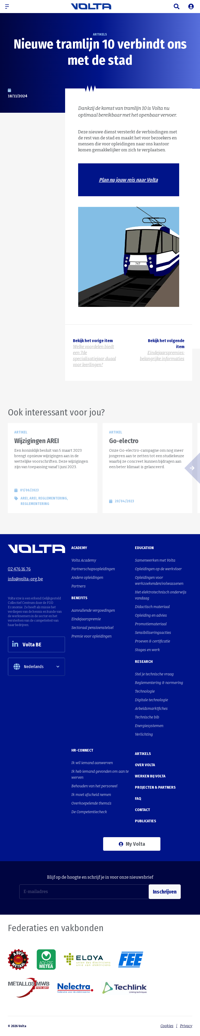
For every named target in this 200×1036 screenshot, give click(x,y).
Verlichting (144, 734)
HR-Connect (82, 750)
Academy (79, 547)
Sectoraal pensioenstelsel (92, 628)
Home (12, 20)
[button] (9, 6)
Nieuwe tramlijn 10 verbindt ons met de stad (72, 20)
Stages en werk (147, 650)
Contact (142, 809)
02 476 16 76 (19, 569)
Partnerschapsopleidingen (93, 569)
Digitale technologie (151, 700)
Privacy (186, 1026)
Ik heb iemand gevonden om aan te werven (100, 774)
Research (144, 661)
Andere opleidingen (87, 577)
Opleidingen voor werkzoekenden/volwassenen (159, 580)
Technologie (145, 691)
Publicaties (145, 821)
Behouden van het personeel (94, 786)
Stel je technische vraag (154, 674)
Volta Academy (83, 560)
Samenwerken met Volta (155, 560)
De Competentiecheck (89, 812)
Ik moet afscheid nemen (91, 795)
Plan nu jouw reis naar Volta (128, 180)
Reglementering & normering (159, 683)
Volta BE (32, 644)
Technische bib (147, 717)
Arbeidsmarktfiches (151, 708)
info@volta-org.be (25, 578)
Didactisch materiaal (152, 607)
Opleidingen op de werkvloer (158, 569)
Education (144, 547)
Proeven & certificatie (152, 641)
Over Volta (145, 765)
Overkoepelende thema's (91, 803)
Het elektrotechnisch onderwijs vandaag (160, 595)
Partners (78, 586)
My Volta (135, 844)
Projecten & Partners (155, 787)
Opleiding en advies (151, 615)
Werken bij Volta (150, 776)
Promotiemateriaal (151, 624)
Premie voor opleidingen (91, 636)
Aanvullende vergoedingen (93, 610)
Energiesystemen (149, 726)
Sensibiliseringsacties (153, 632)
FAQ (138, 798)
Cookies (166, 1026)
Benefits (79, 598)
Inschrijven (165, 892)
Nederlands (33, 666)
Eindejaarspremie (86, 619)
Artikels (28, 20)
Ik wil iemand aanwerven (92, 763)
